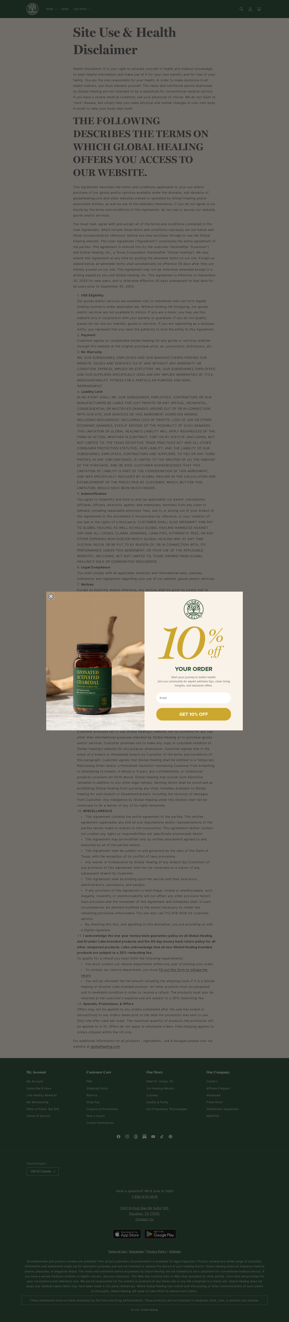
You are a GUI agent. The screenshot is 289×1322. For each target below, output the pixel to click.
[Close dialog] (51, 596)
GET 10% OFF (193, 714)
